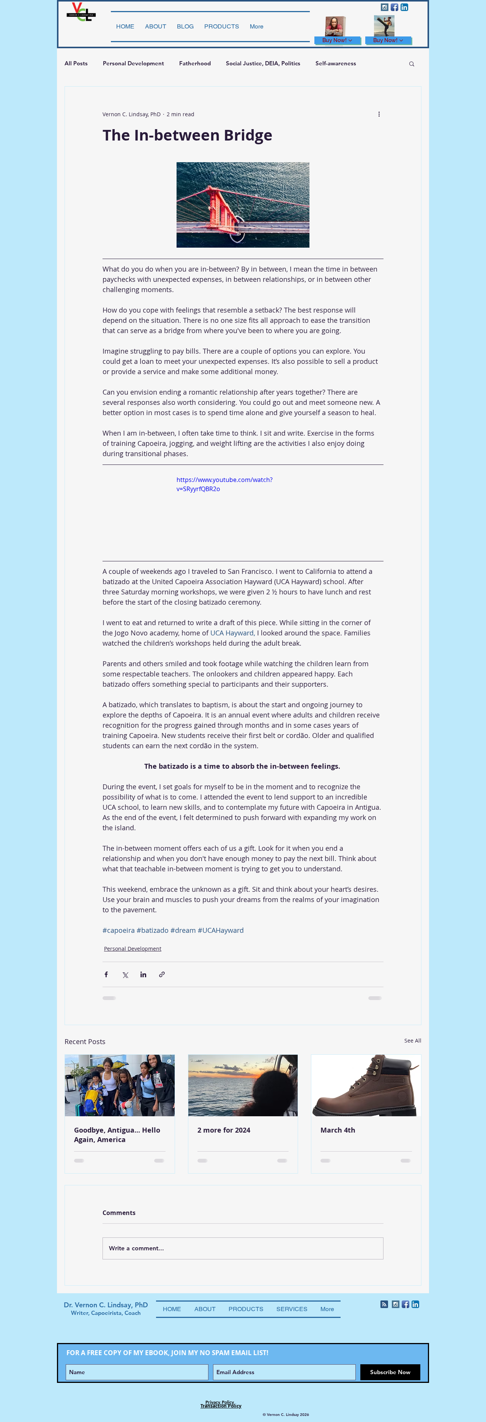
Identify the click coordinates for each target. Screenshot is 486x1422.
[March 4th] (366, 1085)
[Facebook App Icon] (394, 7)
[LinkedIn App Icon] (404, 7)
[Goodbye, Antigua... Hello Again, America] (120, 1085)
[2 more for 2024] (243, 1085)
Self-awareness (336, 63)
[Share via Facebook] (106, 974)
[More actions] (378, 113)
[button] (411, 63)
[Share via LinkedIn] (143, 974)
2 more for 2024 (223, 1130)
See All (412, 1040)
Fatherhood (195, 63)
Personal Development (133, 63)
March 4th (337, 1130)
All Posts (76, 63)
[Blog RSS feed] (384, 1304)
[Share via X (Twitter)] (124, 974)
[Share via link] (162, 974)
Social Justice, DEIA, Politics (263, 63)
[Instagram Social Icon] (384, 7)
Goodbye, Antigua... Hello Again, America (117, 1134)
